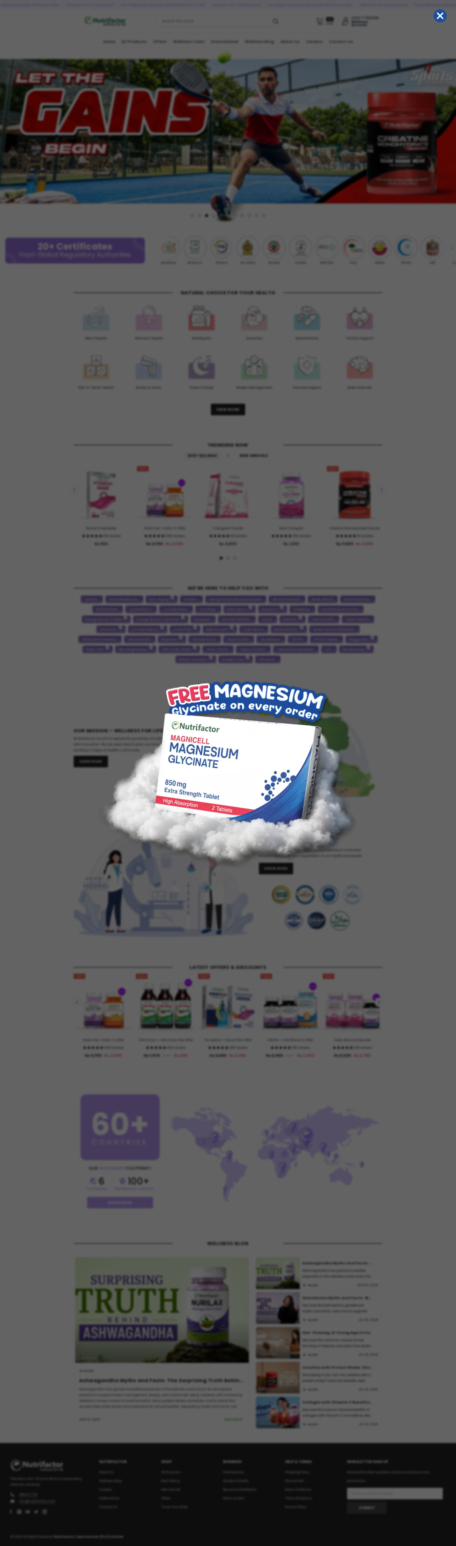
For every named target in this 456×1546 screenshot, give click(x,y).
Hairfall (290, 619)
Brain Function (357, 599)
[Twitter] (36, 1511)
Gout (267, 619)
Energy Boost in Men (104, 619)
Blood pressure (286, 599)
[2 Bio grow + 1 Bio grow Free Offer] (166, 1003)
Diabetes (302, 609)
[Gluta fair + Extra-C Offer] (164, 493)
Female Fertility (236, 619)
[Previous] (4, 135)
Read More (105, 1419)
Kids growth (217, 629)
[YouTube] (27, 1511)
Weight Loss (233, 659)
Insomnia (108, 629)
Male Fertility (286, 629)
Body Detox (322, 599)
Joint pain (182, 629)
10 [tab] (256, 215)
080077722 (28, 1494)
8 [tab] (242, 215)
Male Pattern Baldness (334, 629)
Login (356, 17)
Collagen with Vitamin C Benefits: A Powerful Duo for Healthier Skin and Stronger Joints (210, 1380)
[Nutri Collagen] (291, 493)
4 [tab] (213, 215)
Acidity (91, 599)
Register (372, 17)
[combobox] (213, 21)
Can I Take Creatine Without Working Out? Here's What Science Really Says (338, 1376)
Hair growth (323, 619)
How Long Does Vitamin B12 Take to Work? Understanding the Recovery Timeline (338, 1341)
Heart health (357, 619)
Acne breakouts (124, 599)
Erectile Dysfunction (340, 609)
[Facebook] (11, 1511)
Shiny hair (94, 649)
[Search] (219, 21)
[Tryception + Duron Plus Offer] (228, 1003)
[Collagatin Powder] (228, 493)
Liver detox (253, 629)
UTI (328, 649)
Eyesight (202, 619)
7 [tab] (235, 215)
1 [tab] (192, 215)
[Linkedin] (44, 1511)
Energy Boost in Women (158, 619)
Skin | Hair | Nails (176, 649)
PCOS (297, 639)
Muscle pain (238, 639)
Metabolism (139, 639)
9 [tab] (249, 215)
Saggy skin (359, 639)
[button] (92, 535)
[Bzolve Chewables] (101, 493)
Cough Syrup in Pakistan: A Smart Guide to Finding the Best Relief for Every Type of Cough (338, 1307)
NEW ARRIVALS (254, 455)
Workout (267, 659)
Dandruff (270, 609)
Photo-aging (326, 639)
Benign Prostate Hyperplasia (235, 599)
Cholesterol (140, 609)
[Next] (451, 135)
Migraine (169, 639)
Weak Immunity (193, 659)
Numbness (270, 639)
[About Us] (271, 744)
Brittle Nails (107, 609)
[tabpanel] (228, 135)
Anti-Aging (159, 599)
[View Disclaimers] (316, 907)
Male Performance (99, 639)
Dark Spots (237, 609)
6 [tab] (228, 215)
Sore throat (217, 649)
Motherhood (204, 639)
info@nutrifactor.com (37, 1501)
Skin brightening (133, 649)
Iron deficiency (145, 629)
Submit (367, 1507)
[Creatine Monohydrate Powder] (354, 493)
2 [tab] (199, 215)
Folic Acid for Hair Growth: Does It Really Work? (338, 1411)
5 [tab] (220, 215)
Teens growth (252, 649)
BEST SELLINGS (202, 455)
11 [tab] (263, 215)
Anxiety (191, 599)
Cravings (208, 609)
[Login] (345, 21)
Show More (120, 1202)
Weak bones (353, 649)
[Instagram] (19, 1511)
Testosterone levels (296, 649)
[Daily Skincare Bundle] (352, 1003)
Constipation (176, 609)
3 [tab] (206, 215)
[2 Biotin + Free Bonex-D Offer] (290, 1003)
